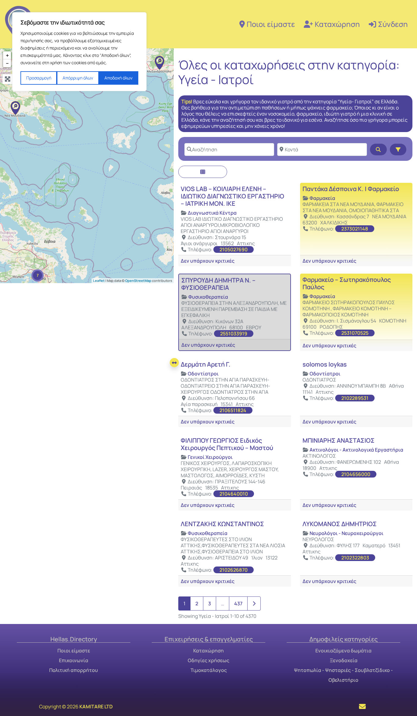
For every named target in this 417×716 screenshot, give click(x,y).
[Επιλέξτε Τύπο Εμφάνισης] (202, 172)
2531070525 (354, 333)
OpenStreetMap (138, 280)
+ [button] (7, 55)
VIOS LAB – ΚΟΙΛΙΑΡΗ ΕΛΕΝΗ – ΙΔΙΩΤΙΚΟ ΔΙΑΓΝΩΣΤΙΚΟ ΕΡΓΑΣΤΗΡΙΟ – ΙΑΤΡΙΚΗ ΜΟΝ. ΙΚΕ (232, 196)
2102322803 (355, 557)
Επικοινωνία (73, 660)
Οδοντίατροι (203, 373)
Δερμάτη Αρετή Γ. (205, 364)
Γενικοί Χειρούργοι (210, 457)
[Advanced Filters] (398, 149)
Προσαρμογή (38, 78)
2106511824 (232, 410)
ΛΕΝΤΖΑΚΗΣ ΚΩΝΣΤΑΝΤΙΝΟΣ (222, 524)
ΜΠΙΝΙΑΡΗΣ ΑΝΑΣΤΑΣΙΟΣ (339, 440)
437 (238, 603)
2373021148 (354, 228)
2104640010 (233, 493)
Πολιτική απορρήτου (73, 670)
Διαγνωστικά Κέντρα (212, 212)
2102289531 (354, 398)
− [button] (7, 63)
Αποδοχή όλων (118, 78)
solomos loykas (325, 364)
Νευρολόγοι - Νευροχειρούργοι (346, 533)
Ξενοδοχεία (343, 660)
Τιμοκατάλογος (208, 670)
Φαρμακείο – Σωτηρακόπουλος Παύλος (347, 283)
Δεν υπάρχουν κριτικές (207, 260)
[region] (79, 51)
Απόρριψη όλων (78, 78)
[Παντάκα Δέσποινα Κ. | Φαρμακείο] (15, 108)
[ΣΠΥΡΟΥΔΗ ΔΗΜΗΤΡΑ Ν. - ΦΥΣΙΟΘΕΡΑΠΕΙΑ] (159, 62)
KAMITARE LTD (96, 706)
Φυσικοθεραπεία (208, 296)
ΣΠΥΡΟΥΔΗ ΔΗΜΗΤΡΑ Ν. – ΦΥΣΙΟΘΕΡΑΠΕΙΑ (218, 284)
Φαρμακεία (322, 198)
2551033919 (233, 333)
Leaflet (99, 280)
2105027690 (233, 249)
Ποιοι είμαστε (271, 24)
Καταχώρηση (337, 24)
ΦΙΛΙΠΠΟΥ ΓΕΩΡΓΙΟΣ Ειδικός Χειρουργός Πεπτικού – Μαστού (227, 444)
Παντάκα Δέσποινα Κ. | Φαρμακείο (351, 189)
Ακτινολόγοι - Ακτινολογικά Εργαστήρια (356, 449)
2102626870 (233, 570)
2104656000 (355, 474)
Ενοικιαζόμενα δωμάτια (343, 650)
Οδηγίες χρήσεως (208, 660)
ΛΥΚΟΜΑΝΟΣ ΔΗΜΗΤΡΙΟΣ (340, 524)
